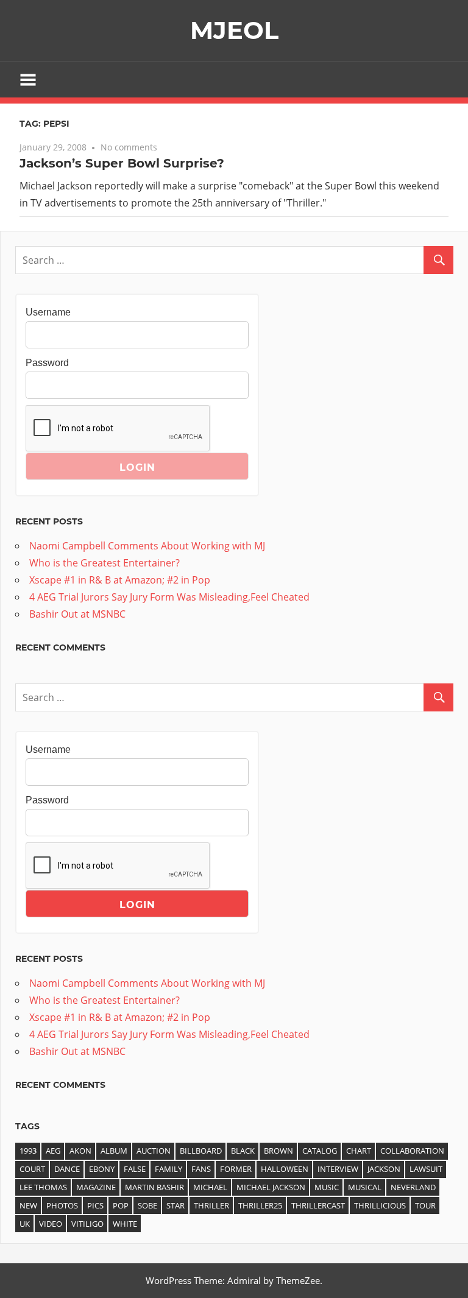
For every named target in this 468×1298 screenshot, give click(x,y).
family (168, 1168)
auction (153, 1150)
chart (358, 1150)
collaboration (412, 1150)
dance (67, 1168)
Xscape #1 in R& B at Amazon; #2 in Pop (119, 580)
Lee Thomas (43, 1187)
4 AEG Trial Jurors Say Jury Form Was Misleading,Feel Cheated (169, 597)
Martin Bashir (154, 1187)
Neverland (413, 1187)
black (243, 1150)
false (135, 1168)
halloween (284, 1168)
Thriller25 (260, 1205)
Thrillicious (380, 1205)
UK (25, 1223)
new (28, 1205)
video (50, 1223)
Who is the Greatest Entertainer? (104, 563)
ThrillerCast (318, 1205)
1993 (28, 1150)
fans (201, 1168)
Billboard (201, 1150)
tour (425, 1205)
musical (364, 1187)
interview (337, 1168)
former (236, 1168)
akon (80, 1150)
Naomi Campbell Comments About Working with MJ (147, 545)
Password (47, 363)
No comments (129, 147)
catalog (319, 1150)
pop (121, 1205)
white (125, 1223)
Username (48, 312)
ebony (102, 1168)
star (175, 1205)
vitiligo (87, 1223)
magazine (96, 1187)
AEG (53, 1150)
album (114, 1150)
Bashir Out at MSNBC (77, 614)
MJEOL (234, 30)
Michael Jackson (270, 1187)
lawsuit (426, 1168)
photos (62, 1205)
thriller (211, 1205)
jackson (383, 1168)
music (326, 1187)
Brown (278, 1150)
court (32, 1168)
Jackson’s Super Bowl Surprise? (122, 163)
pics (95, 1205)
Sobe (147, 1205)
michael (210, 1187)
